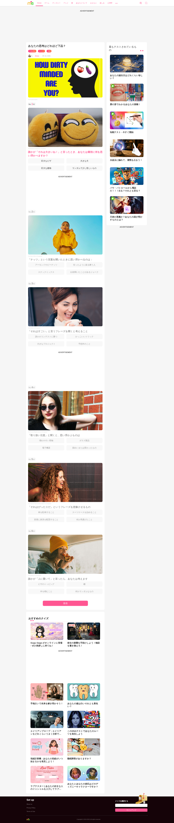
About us (29, 804)
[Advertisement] (87, 27)
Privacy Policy (31, 808)
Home (39, 3)
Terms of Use (31, 811)
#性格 (49, 51)
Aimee (37, 56)
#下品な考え (32, 51)
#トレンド (41, 51)
